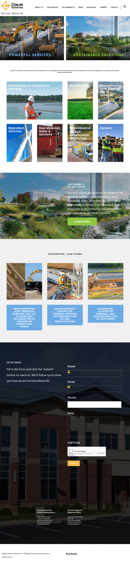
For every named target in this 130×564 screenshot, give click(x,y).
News (81, 7)
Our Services (52, 7)
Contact (114, 7)
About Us (39, 7)
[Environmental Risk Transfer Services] (110, 100)
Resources (91, 7)
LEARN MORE (82, 221)
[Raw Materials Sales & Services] (49, 143)
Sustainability (68, 7)
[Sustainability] (80, 100)
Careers (103, 7)
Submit (73, 463)
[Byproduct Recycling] (19, 143)
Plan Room (71, 553)
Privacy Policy (44, 553)
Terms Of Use (7, 557)
